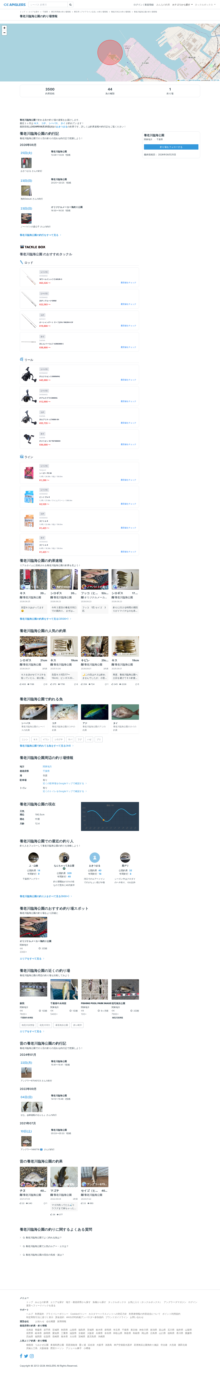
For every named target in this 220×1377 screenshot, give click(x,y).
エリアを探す (57, 1302)
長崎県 (55, 1336)
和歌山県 (117, 1333)
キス (36, 123)
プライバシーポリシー (57, 1313)
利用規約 (39, 1313)
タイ (63, 123)
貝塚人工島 (32, 1348)
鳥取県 (127, 1333)
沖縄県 (101, 1336)
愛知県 (55, 1333)
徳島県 (171, 1333)
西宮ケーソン (57, 1348)
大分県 (73, 1336)
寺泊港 (164, 1344)
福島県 (81, 1329)
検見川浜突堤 (117, 1018)
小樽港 (87, 1348)
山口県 (162, 1333)
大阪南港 (43, 1348)
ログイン (192, 1302)
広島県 (153, 1333)
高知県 (29, 1336)
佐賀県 (47, 1336)
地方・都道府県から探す (78, 1302)
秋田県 (64, 1329)
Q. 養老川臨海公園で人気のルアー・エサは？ (46, 1246)
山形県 (73, 1329)
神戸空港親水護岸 (123, 1344)
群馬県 (108, 1329)
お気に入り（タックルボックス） (145, 1302)
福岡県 (38, 1336)
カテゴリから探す (181, 4)
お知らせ (39, 1321)
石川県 (171, 1329)
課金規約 (59, 1317)
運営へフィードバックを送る (41, 1305)
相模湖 (29, 1344)
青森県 (38, 1329)
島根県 (136, 1333)
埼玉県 (116, 1329)
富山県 (162, 1329)
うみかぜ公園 (41, 1344)
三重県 (64, 1333)
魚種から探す (99, 1302)
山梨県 (188, 1329)
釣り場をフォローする (171, 147)
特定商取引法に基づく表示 (39, 1317)
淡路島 (108, 1344)
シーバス (53, 123)
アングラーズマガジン (175, 1302)
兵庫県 (99, 1333)
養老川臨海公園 (59, 151)
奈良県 (108, 1333)
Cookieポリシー (78, 1313)
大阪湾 (99, 1344)
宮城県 (55, 1329)
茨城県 (90, 1329)
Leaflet (182, 80)
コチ (43, 123)
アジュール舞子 (74, 1348)
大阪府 (90, 1333)
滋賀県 (73, 1333)
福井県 (179, 1329)
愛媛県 (188, 1333)
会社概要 (50, 1321)
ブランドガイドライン (116, 1317)
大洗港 (172, 1344)
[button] (4, 28)
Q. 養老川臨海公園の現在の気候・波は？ (43, 1254)
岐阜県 (38, 1333)
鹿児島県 (91, 1336)
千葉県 (46, 771)
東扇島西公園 (57, 1344)
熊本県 (64, 1336)
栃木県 (99, 1329)
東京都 (134, 1329)
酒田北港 (182, 1344)
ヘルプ (29, 1313)
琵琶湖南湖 (71, 1344)
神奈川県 (143, 1329)
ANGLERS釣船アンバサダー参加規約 (85, 1317)
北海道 (29, 1329)
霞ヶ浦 (82, 1344)
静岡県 (47, 1333)
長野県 (29, 1333)
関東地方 (47, 766)
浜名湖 (91, 1344)
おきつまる (61, 126)
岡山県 (145, 1333)
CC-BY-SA (215, 80)
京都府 (81, 1333)
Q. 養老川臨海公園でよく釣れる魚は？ (42, 1237)
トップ (29, 1302)
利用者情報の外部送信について (144, 1313)
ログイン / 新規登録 (144, 4)
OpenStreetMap (194, 80)
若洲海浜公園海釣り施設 (146, 1344)
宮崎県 (81, 1336)
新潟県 (153, 1329)
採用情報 (61, 1321)
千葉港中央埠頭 (26, 1018)
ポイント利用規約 (171, 1313)
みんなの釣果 (163, 4)
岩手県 (47, 1329)
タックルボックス (204, 4)
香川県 (179, 1333)
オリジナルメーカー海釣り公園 (67, 207)
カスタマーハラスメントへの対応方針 (108, 1313)
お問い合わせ (136, 1317)
